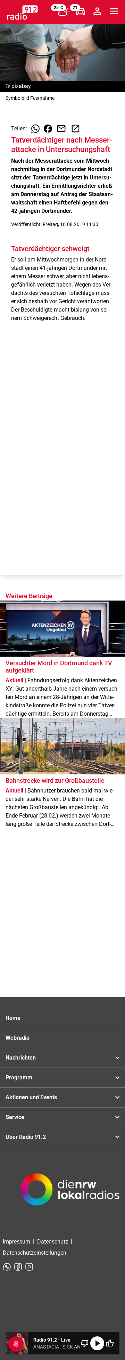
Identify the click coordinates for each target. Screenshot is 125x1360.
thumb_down (85, 1343)
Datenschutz (52, 1241)
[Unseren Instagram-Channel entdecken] (29, 1267)
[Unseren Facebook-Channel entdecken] (18, 1267)
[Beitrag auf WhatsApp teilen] (35, 128)
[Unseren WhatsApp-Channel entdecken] (7, 1267)
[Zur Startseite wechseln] (22, 12)
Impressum (16, 1241)
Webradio (18, 1038)
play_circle (97, 1343)
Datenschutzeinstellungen (34, 1252)
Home (13, 1018)
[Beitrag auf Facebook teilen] (48, 128)
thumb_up (110, 1343)
